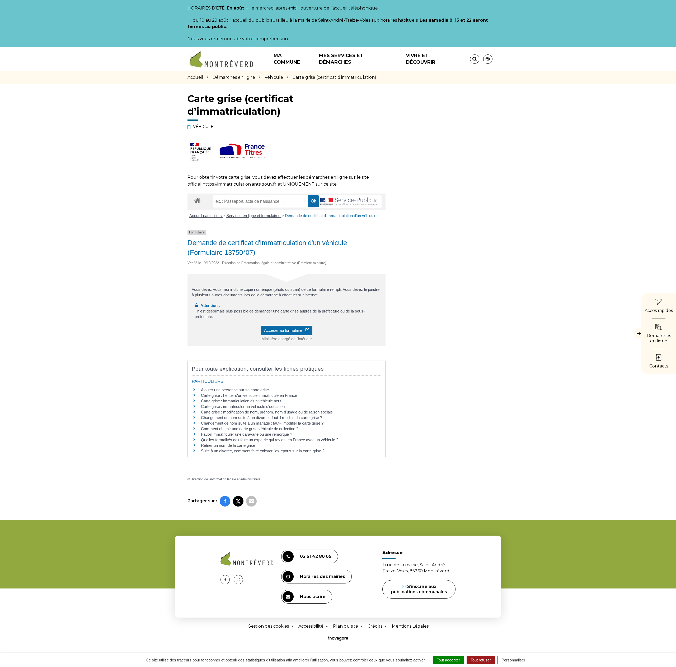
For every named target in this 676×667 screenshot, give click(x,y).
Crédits (375, 626)
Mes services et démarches (341, 59)
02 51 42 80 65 (315, 556)
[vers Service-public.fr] (349, 201)
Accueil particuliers (206, 215)
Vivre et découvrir (420, 59)
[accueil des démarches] (197, 200)
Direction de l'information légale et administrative (225, 479)
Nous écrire (313, 596)
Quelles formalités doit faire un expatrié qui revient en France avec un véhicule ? (269, 440)
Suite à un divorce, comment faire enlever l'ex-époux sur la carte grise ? (262, 451)
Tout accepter (448, 660)
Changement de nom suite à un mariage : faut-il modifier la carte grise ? (262, 423)
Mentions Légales (410, 626)
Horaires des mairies (322, 576)
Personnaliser (513, 660)
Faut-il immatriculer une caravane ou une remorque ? (246, 434)
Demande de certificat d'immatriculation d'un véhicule (330, 215)
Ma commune (287, 59)
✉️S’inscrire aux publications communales (419, 589)
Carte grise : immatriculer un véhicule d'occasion (243, 406)
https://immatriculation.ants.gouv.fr (239, 184)
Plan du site (345, 626)
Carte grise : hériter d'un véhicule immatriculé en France (249, 395)
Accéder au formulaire (284, 330)
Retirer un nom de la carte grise (228, 445)
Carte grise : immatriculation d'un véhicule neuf (241, 401)
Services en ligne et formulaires (253, 215)
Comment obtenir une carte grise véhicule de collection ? (249, 428)
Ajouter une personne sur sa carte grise (235, 390)
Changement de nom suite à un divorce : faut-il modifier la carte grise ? (261, 417)
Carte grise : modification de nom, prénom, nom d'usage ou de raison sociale (267, 412)
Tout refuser (481, 660)
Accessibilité (310, 626)
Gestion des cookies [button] (268, 626)
